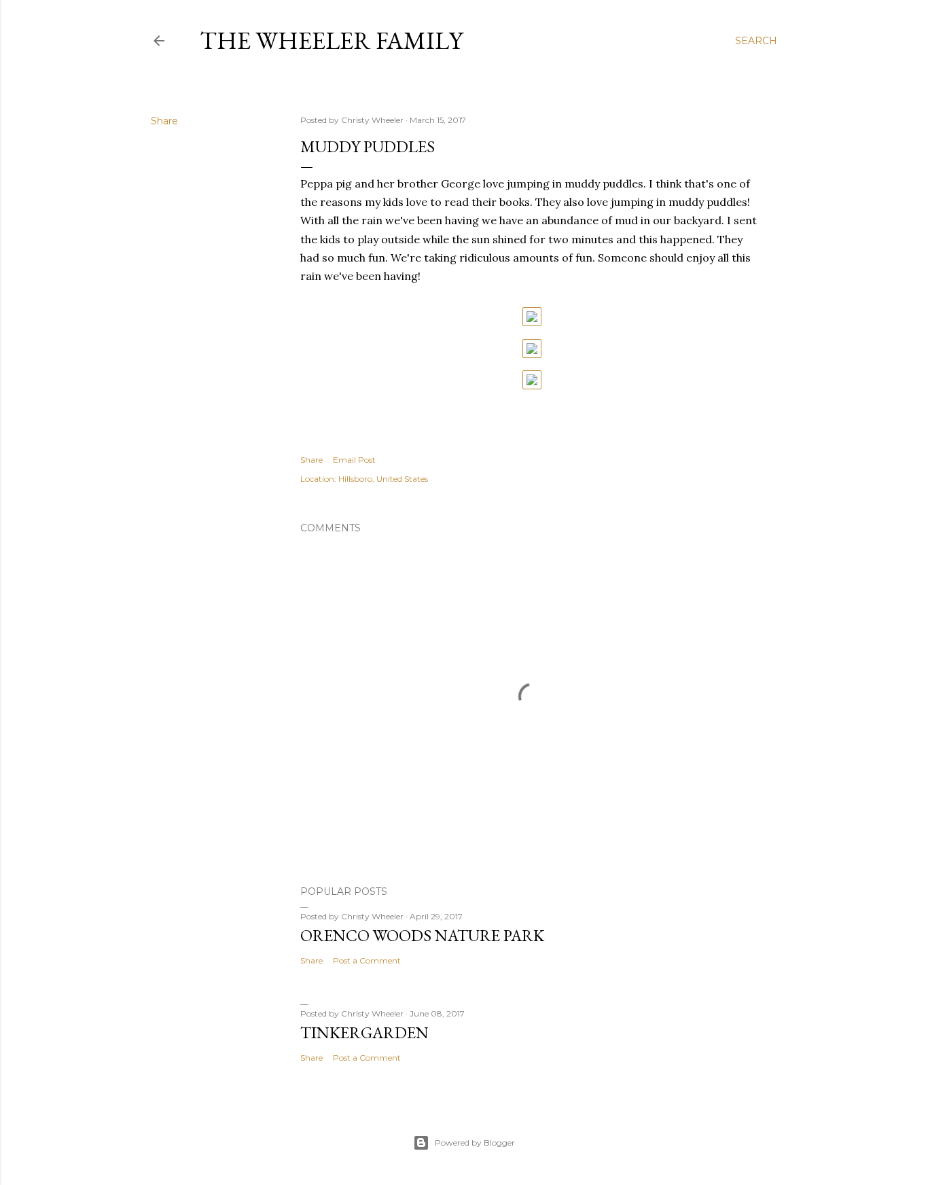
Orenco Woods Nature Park (422, 935)
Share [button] (164, 121)
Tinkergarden (364, 1032)
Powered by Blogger (475, 1142)
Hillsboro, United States (383, 479)
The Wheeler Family (331, 40)
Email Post (354, 460)
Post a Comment (367, 960)
